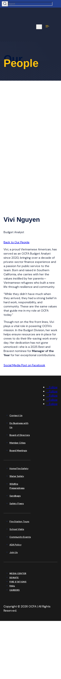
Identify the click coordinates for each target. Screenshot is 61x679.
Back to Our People (16, 242)
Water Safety (16, 476)
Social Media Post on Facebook (24, 365)
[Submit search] (5, 3)
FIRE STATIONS (18, 582)
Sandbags (15, 495)
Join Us (13, 552)
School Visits (16, 529)
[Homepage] (26, 405)
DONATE (14, 577)
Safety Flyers (16, 503)
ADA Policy (15, 544)
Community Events (20, 537)
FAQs (12, 586)
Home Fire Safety (18, 468)
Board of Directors (19, 435)
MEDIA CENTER (17, 573)
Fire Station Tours (19, 521)
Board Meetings (18, 450)
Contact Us (15, 415)
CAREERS (14, 590)
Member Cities (17, 442)
